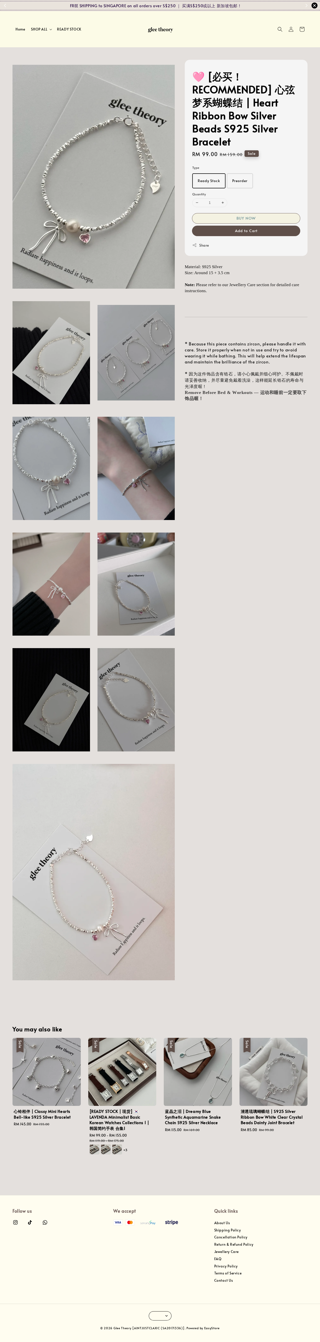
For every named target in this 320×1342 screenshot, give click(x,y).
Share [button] (204, 245)
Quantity (199, 194)
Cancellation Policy (231, 1237)
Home (20, 29)
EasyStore (212, 1328)
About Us (222, 1223)
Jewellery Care (226, 1251)
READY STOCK (69, 29)
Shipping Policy (227, 1230)
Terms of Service (228, 1273)
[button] (280, 29)
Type (196, 167)
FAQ (218, 1258)
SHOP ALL (39, 29)
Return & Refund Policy (234, 1244)
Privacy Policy (226, 1266)
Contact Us (223, 1280)
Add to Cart (246, 230)
